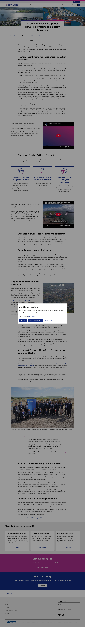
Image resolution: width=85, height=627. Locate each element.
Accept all (23, 320)
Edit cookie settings (48, 320)
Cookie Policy (31, 316)
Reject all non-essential (34, 320)
